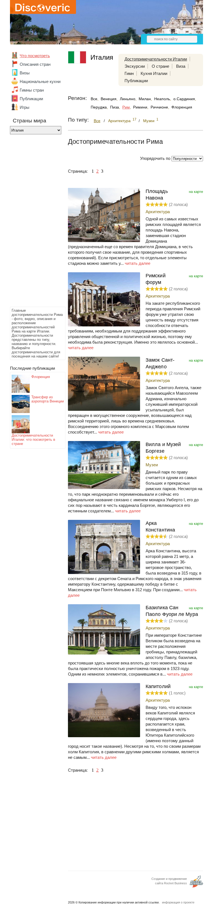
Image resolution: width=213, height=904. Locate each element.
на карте (196, 192)
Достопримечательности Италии (156, 59)
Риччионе (159, 107)
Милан (145, 99)
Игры (24, 107)
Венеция (108, 99)
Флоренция (40, 377)
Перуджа (99, 107)
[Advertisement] (32, 222)
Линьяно (127, 99)
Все (94, 99)
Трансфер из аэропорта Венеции (47, 399)
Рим (126, 107)
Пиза (114, 107)
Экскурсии (135, 66)
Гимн (129, 73)
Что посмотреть (35, 55)
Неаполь (162, 99)
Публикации (31, 98)
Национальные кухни (40, 81)
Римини (140, 107)
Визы (25, 72)
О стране (160, 66)
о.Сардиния (184, 99)
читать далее (137, 263)
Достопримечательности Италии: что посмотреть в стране (33, 439)
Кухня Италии (154, 73)
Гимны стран (32, 90)
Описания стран (35, 64)
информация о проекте (178, 902)
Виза (180, 66)
